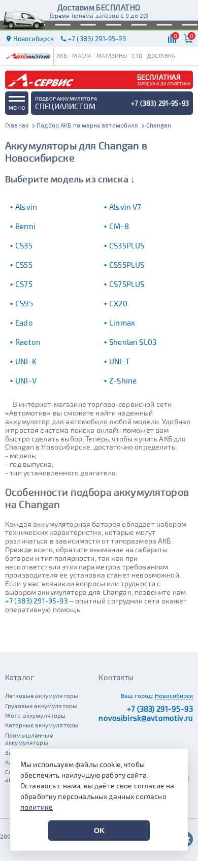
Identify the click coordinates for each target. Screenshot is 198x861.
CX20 (118, 303)
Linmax (122, 322)
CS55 (23, 264)
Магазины (111, 55)
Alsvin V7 (125, 206)
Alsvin (26, 206)
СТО (137, 55)
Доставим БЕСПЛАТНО (98, 7)
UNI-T (119, 361)
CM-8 (119, 226)
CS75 (23, 284)
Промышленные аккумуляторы (29, 738)
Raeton (28, 341)
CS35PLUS (126, 245)
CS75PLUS (126, 284)
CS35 (23, 245)
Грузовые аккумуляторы (41, 705)
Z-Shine (123, 380)
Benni (25, 226)
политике (36, 807)
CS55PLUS (126, 264)
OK (99, 830)
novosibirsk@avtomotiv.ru (145, 717)
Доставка (161, 55)
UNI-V (26, 380)
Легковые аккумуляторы (41, 695)
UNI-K (26, 361)
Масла (81, 55)
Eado (24, 322)
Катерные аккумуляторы (41, 724)
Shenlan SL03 (132, 341)
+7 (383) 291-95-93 (36, 600)
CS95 (24, 303)
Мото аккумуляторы (35, 715)
